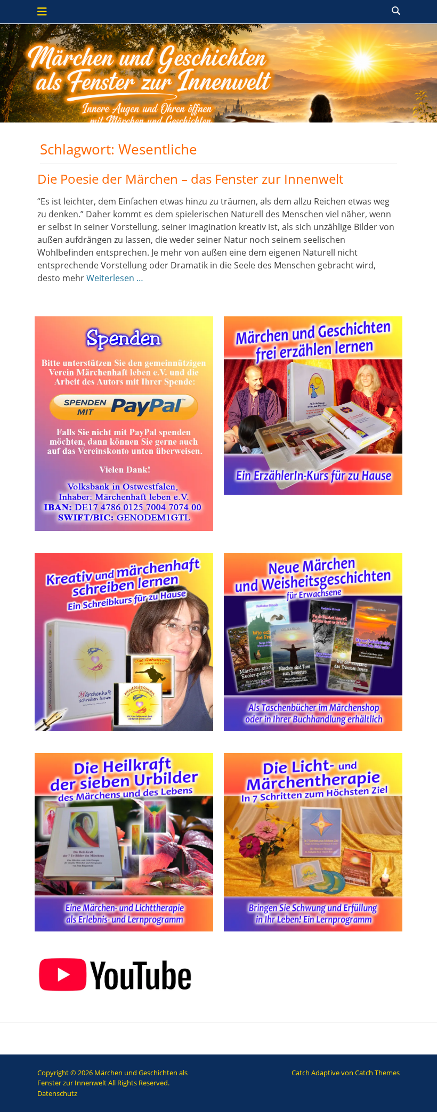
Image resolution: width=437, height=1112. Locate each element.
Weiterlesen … (114, 278)
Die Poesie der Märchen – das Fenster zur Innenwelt (190, 178)
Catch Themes (377, 1072)
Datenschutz (57, 1093)
